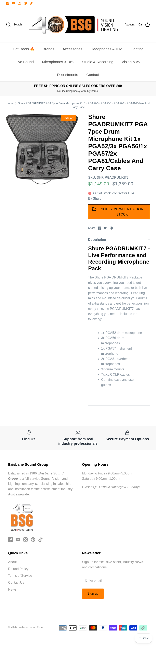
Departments (67, 75)
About (12, 562)
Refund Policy (18, 569)
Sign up (93, 593)
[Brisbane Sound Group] (73, 25)
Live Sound (24, 62)
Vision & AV (131, 62)
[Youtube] (13, 3)
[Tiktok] (31, 3)
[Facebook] (7, 3)
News (12, 589)
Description (97, 239)
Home (9, 103)
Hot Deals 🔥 (23, 49)
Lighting (137, 49)
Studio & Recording (97, 62)
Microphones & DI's (58, 62)
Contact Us (16, 582)
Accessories (72, 49)
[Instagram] (19, 3)
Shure (97, 198)
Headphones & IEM (106, 49)
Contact (92, 75)
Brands (48, 49)
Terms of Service (20, 575)
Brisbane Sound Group (30, 627)
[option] (42, 149)
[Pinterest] (25, 3)
